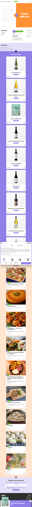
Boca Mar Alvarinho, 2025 (16, 72)
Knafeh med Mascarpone (11, 306)
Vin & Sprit (8, 1)
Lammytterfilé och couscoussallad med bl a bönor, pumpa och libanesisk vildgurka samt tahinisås (15, 378)
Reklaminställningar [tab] (20, 245)
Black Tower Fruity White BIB (16, 118)
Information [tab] (12, 245)
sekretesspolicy (17, 487)
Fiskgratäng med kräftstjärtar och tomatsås (15, 283)
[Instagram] (30, 495)
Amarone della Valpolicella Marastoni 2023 (16, 141)
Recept (5, 1)
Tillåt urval (16, 263)
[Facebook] (29, 495)
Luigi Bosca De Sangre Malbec (16, 163)
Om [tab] (27, 245)
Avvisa (6, 263)
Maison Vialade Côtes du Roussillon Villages (16, 208)
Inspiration (2, 1)
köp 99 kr (16, 210)
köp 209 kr (16, 120)
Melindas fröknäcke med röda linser (13, 402)
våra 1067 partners (5, 249)
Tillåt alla (26, 263)
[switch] (12, 260)
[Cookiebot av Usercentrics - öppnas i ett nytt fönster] (27, 243)
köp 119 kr (16, 98)
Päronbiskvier (9, 447)
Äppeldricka (9, 469)
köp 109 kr (16, 74)
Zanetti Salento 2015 (16, 186)
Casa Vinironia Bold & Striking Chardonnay (16, 230)
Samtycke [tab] (4, 245)
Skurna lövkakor (10, 425)
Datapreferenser (28, 499)
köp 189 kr (16, 143)
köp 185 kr (16, 165)
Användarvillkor (28, 496)
